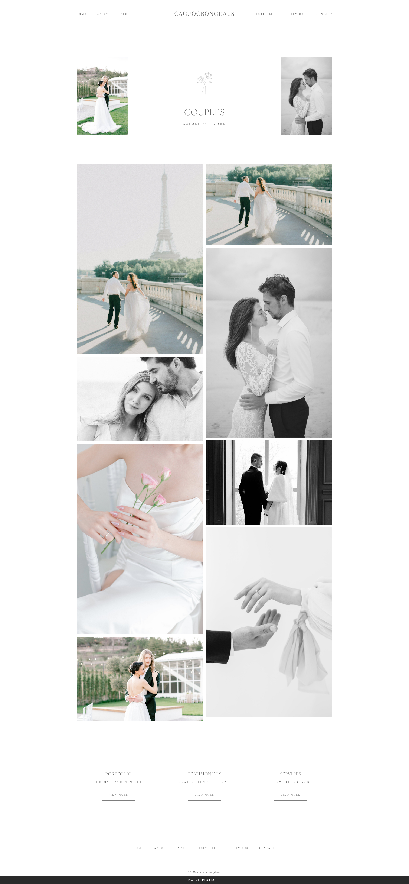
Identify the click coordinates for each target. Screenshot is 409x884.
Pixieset (211, 880)
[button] (125, 14)
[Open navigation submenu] (277, 14)
